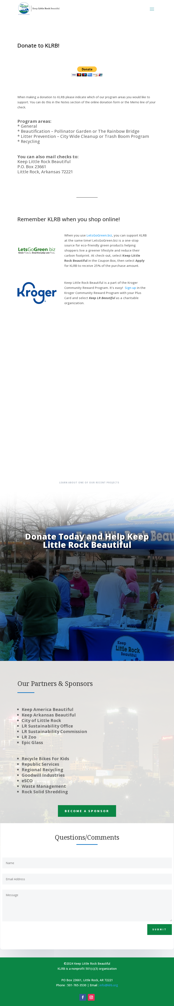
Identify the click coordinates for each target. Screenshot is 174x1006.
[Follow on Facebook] (82, 997)
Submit (159, 929)
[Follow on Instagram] (91, 997)
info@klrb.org (109, 985)
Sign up (130, 287)
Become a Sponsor (87, 811)
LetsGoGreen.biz (99, 235)
